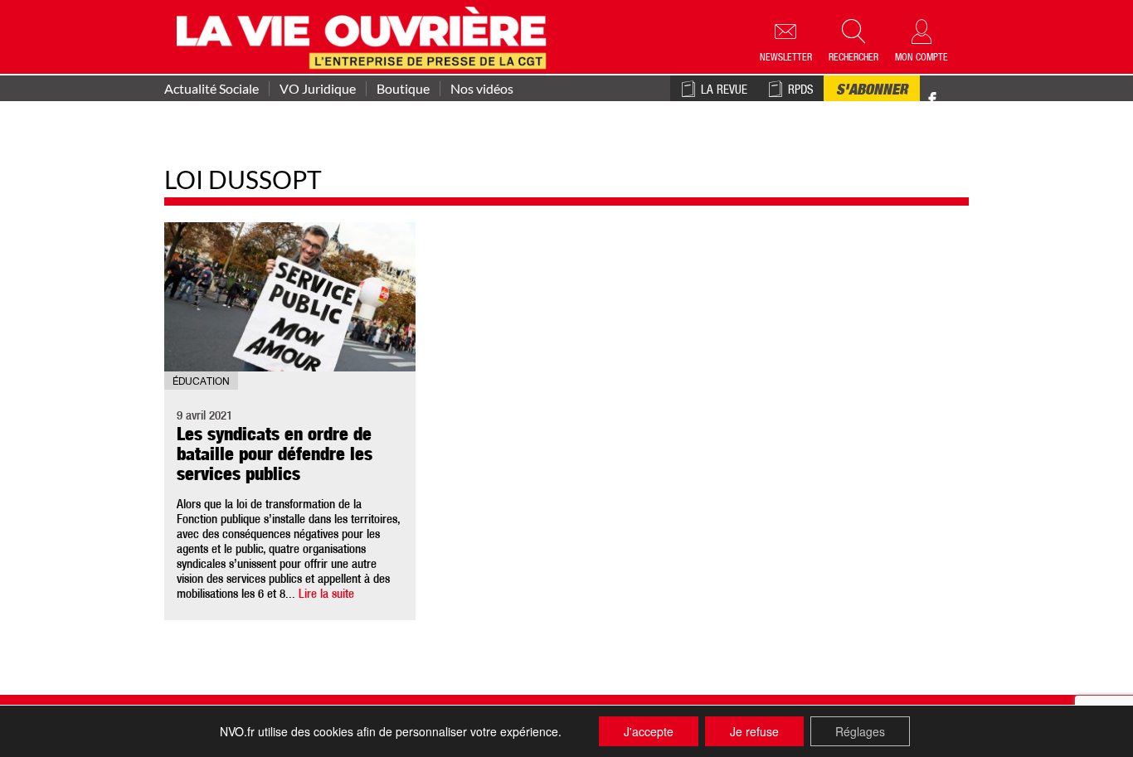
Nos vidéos (481, 88)
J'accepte (648, 731)
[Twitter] (950, 90)
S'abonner (871, 91)
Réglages (860, 731)
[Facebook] (932, 100)
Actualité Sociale (211, 88)
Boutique (403, 88)
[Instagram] (962, 100)
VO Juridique (318, 88)
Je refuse (754, 731)
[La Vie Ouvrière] (365, 35)
